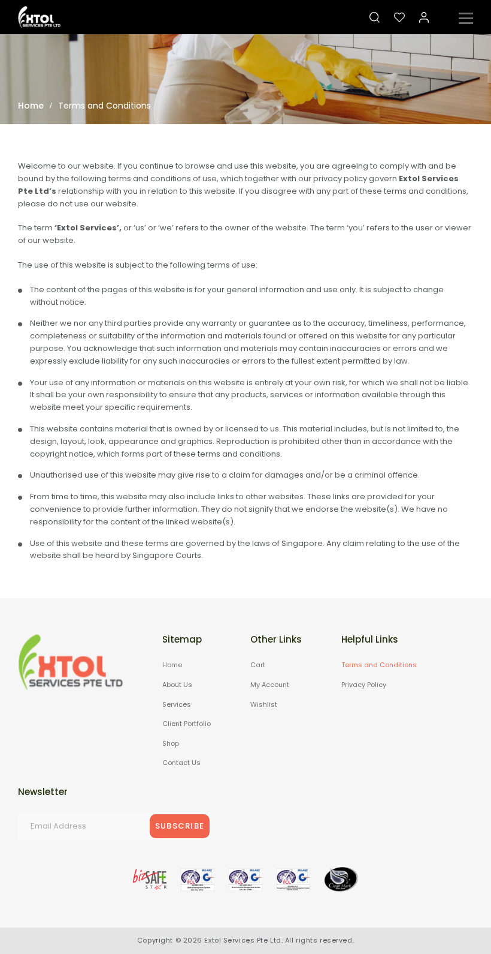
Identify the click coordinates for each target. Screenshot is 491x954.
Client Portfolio (186, 723)
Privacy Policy (363, 684)
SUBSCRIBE (180, 826)
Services (176, 704)
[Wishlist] (399, 17)
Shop (170, 743)
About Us (177, 684)
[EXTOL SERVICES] (39, 17)
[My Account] (424, 17)
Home (172, 665)
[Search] (374, 17)
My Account (269, 684)
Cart (257, 665)
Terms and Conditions (379, 665)
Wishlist (263, 704)
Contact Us (181, 762)
